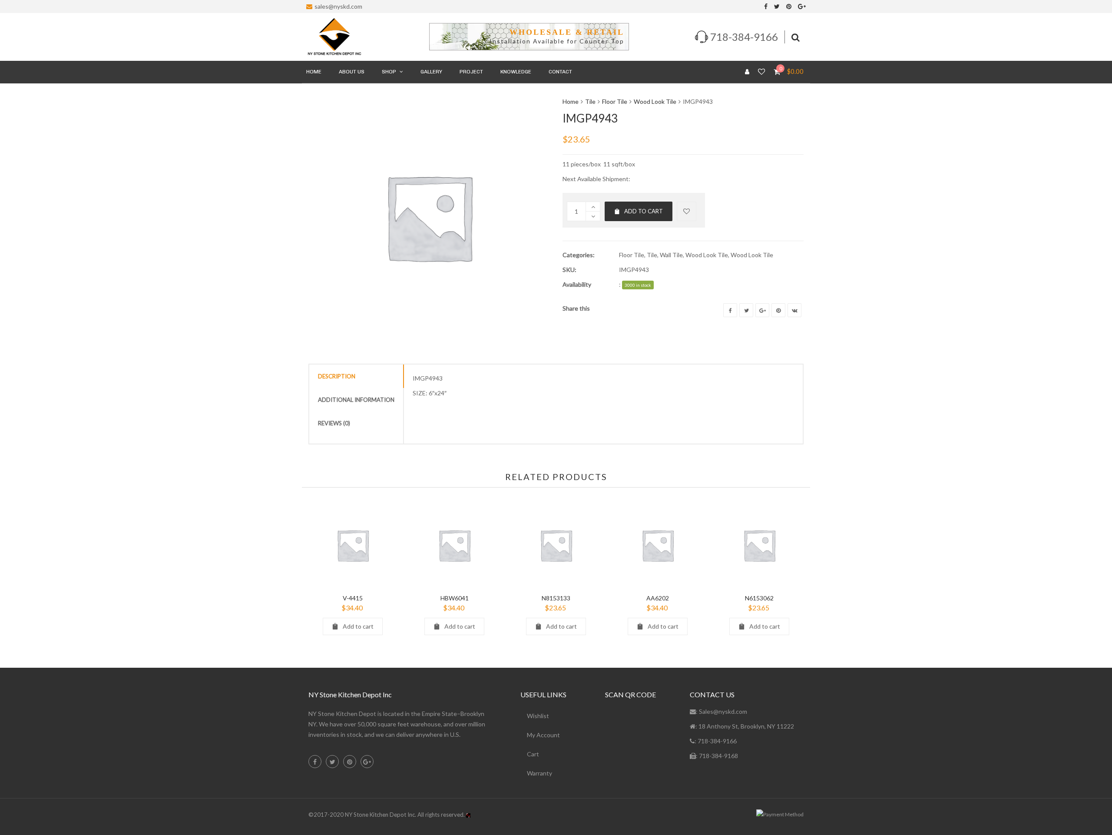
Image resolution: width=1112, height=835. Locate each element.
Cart (533, 754)
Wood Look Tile (655, 101)
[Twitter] (777, 6)
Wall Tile (671, 254)
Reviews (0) (334, 423)
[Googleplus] (762, 310)
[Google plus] (802, 6)
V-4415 (353, 598)
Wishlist (538, 715)
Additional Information (356, 399)
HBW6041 (454, 598)
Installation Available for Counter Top (557, 41)
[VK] (794, 310)
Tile (590, 101)
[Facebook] (766, 6)
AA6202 (657, 598)
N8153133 (556, 598)
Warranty (539, 773)
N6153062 (759, 598)
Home (571, 101)
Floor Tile (614, 101)
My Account (543, 735)
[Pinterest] (788, 6)
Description (336, 376)
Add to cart (643, 211)
